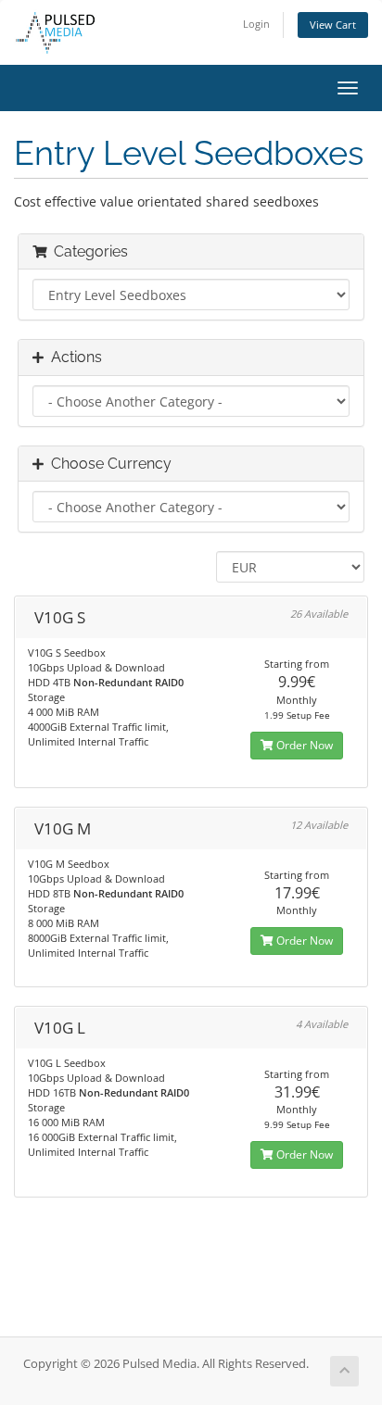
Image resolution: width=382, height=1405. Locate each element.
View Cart (333, 24)
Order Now (303, 745)
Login (256, 24)
